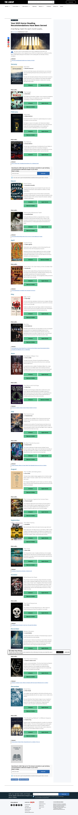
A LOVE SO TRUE (27, 804)
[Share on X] (8, 40)
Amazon (30, 85)
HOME (12, 20)
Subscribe (71, 2)
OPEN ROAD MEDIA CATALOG (29, 812)
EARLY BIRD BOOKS (28, 807)
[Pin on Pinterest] (8, 42)
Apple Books (44, 103)
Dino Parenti (14, 31)
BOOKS (16, 20)
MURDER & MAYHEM (28, 809)
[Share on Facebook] (8, 38)
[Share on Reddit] (8, 46)
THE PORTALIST (27, 810)
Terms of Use (41, 805)
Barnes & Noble (45, 85)
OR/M (40, 808)
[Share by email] (8, 44)
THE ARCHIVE (27, 806)
